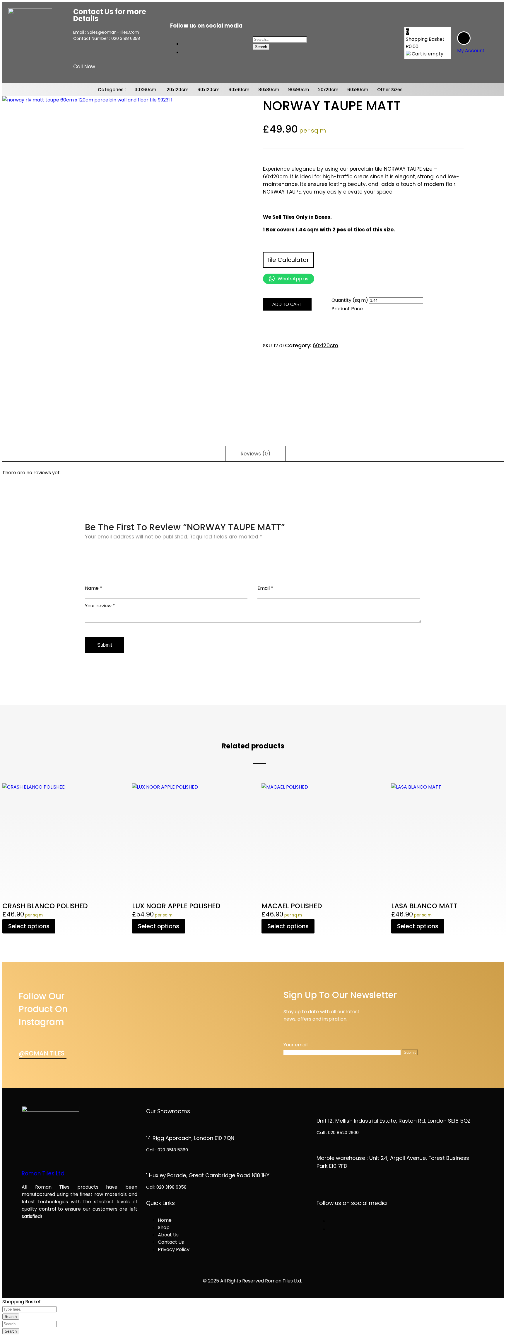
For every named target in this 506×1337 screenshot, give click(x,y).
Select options (28, 926)
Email (265, 588)
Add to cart (287, 304)
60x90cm (357, 90)
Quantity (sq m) (349, 300)
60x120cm (208, 90)
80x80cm (268, 90)
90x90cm (298, 90)
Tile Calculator (288, 260)
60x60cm (238, 90)
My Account (471, 50)
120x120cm (177, 90)
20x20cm (328, 90)
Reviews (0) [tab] (255, 453)
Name (93, 588)
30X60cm (145, 90)
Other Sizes (390, 90)
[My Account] (464, 38)
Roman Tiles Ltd (43, 1173)
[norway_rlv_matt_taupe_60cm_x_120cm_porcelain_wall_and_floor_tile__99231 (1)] (122, 216)
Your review (100, 605)
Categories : (112, 90)
